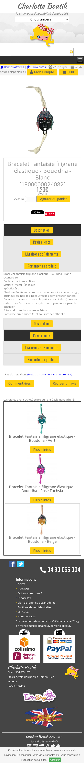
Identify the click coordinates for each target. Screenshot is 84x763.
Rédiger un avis (64, 383)
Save (51, 213)
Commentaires (19, 383)
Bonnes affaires (14, 67)
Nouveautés (38, 67)
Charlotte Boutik (42, 6)
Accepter (55, 760)
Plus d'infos (42, 449)
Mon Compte (43, 72)
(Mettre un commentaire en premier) (49, 374)
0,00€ (70, 72)
